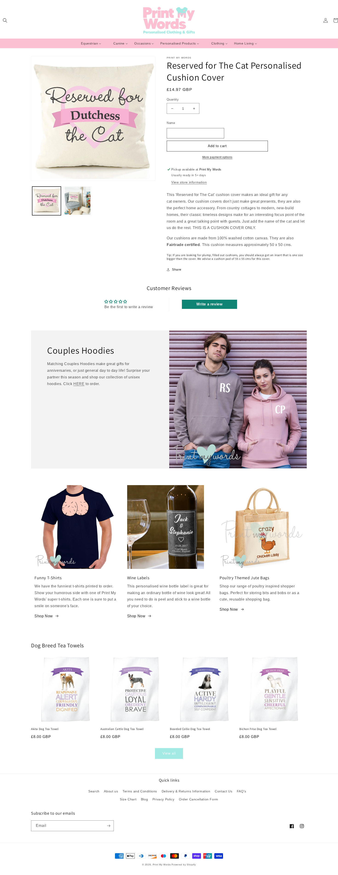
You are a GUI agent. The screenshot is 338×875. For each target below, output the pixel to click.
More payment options (217, 157)
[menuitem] (91, 43)
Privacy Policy (163, 799)
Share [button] (176, 269)
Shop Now (43, 616)
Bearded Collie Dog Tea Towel (190, 729)
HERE (78, 384)
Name (171, 123)
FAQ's (241, 791)
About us (111, 791)
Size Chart (128, 799)
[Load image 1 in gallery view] (46, 201)
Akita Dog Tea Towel (44, 729)
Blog (144, 799)
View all (169, 753)
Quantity (173, 99)
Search (94, 791)
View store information (189, 182)
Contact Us (223, 791)
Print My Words (162, 864)
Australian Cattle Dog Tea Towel (122, 729)
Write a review (209, 304)
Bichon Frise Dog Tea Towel (258, 729)
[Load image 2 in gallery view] (77, 201)
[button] (5, 20)
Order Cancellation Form (198, 799)
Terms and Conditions (140, 791)
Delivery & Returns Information (186, 791)
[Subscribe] (108, 825)
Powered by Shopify (184, 864)
